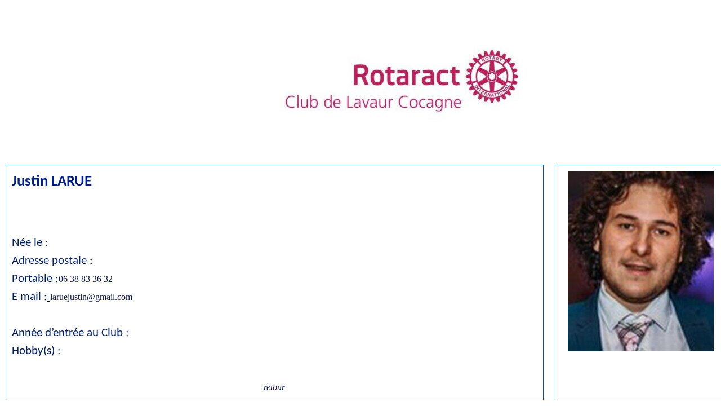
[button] (48, 297)
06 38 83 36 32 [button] (86, 279)
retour (274, 387)
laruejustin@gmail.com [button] (91, 297)
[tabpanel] (640, 262)
